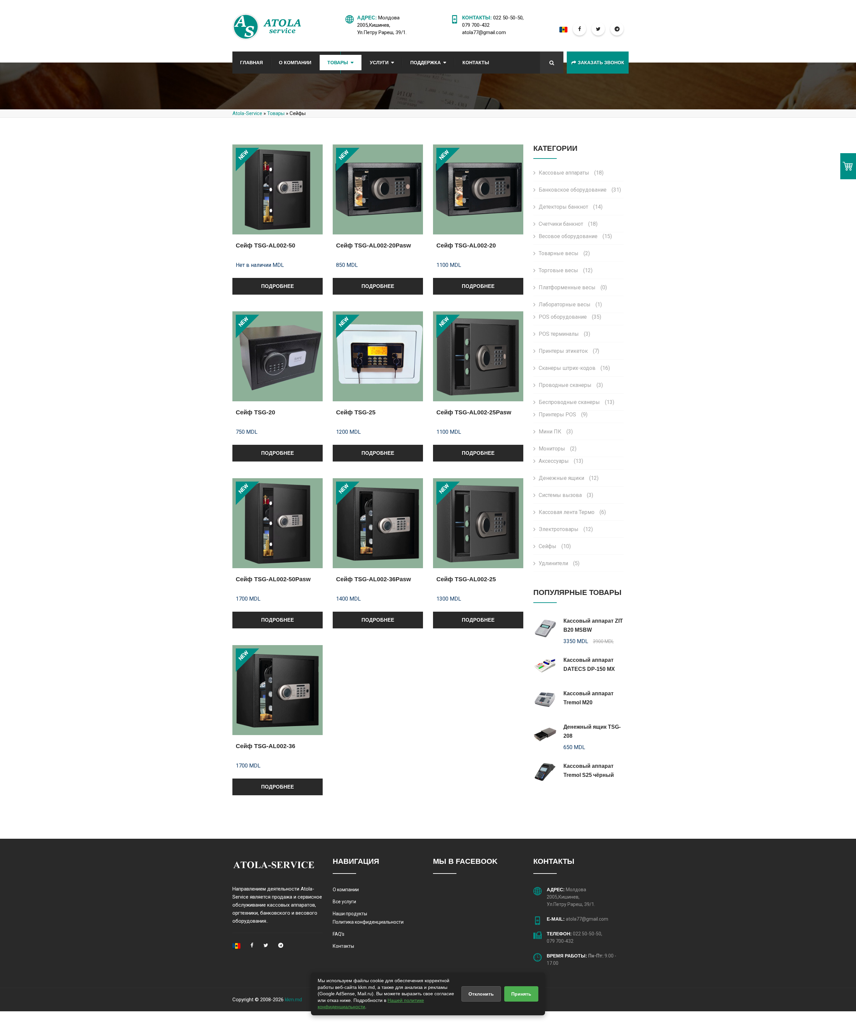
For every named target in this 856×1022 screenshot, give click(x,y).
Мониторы (557, 448)
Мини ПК (556, 431)
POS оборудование (570, 317)
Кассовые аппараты (571, 173)
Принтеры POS (563, 414)
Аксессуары (561, 461)
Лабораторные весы (570, 304)
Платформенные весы (573, 287)
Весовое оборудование (575, 236)
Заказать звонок (601, 62)
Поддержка (425, 62)
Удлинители (559, 563)
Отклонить (481, 994)
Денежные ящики (569, 478)
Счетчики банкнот (568, 224)
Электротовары (566, 529)
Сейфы (555, 546)
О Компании (295, 62)
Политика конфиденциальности (368, 922)
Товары (337, 62)
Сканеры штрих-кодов (574, 368)
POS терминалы (564, 334)
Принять (521, 994)
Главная (251, 62)
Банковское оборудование (580, 190)
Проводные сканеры (571, 385)
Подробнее (277, 286)
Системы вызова (566, 495)
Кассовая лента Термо (572, 512)
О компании (346, 889)
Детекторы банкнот (571, 207)
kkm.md (293, 1000)
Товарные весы (564, 253)
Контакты (475, 62)
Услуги (379, 62)
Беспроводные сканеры (576, 402)
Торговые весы (566, 270)
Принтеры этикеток (569, 351)
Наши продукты (350, 913)
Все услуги (344, 901)
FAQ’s (338, 934)
